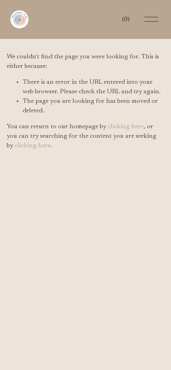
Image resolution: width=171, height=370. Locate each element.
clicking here (126, 126)
